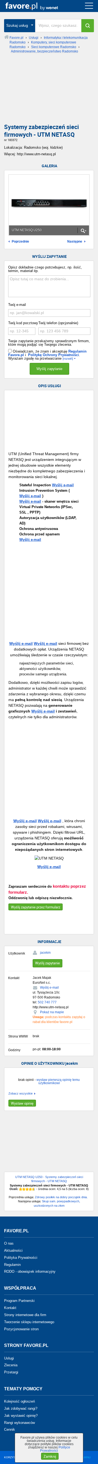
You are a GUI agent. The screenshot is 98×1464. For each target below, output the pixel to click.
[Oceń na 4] (30, 1189)
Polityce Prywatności (55, 1449)
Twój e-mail (17, 304)
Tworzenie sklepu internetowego (29, 1322)
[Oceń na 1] (20, 1189)
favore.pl (37, 6)
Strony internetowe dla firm (25, 1315)
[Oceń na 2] (24, 1189)
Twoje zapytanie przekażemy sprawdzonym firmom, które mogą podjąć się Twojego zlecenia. (49, 342)
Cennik (9, 1429)
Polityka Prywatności (20, 1258)
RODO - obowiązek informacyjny (30, 1271)
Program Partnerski (19, 1301)
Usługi (9, 1358)
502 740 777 (47, 1002)
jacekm (45, 953)
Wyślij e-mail (63, 485)
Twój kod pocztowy (23, 323)
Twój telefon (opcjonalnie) (58, 323)
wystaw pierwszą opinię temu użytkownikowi (58, 1081)
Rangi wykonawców (19, 1422)
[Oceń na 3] (27, 1189)
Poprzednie (20, 241)
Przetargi (11, 1372)
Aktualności (13, 1250)
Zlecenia (10, 1365)
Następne (74, 241)
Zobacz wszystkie (20, 1093)
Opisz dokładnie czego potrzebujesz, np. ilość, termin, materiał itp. (45, 269)
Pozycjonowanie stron (21, 1329)
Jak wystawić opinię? (21, 1416)
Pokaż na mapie (52, 1012)
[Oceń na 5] (33, 1189)
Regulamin (12, 1264)
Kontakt (10, 1308)
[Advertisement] (49, 90)
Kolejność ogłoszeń (19, 1401)
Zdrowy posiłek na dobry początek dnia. (61, 1197)
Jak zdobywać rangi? (20, 1408)
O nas (9, 1243)
